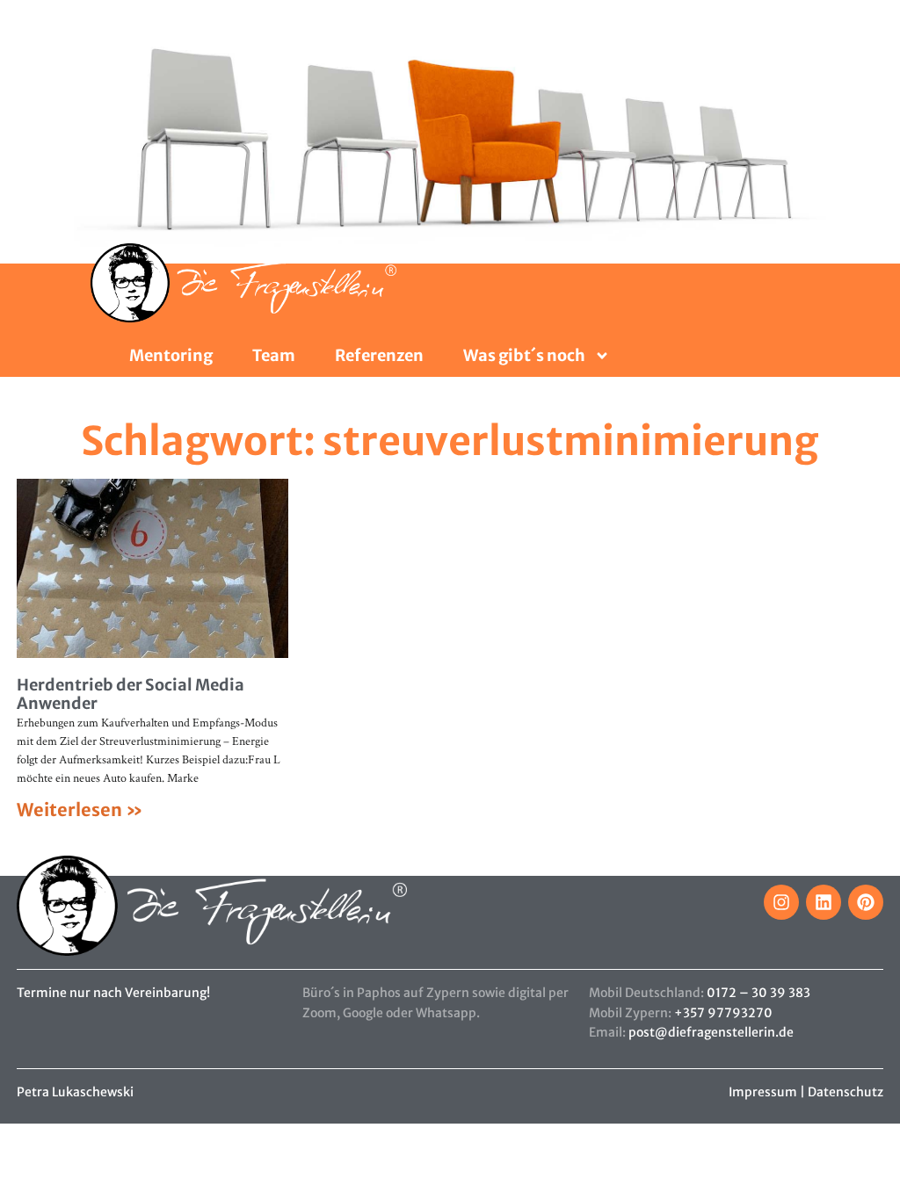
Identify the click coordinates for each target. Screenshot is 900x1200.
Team (273, 356)
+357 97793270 (723, 1013)
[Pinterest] (865, 902)
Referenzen (379, 356)
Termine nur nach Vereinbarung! (113, 993)
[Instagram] (781, 902)
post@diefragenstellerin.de (711, 1032)
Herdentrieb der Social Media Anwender (130, 694)
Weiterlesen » (80, 809)
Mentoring (171, 356)
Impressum (763, 1092)
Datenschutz (845, 1092)
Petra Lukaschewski (75, 1092)
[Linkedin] (823, 902)
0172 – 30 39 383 (758, 993)
